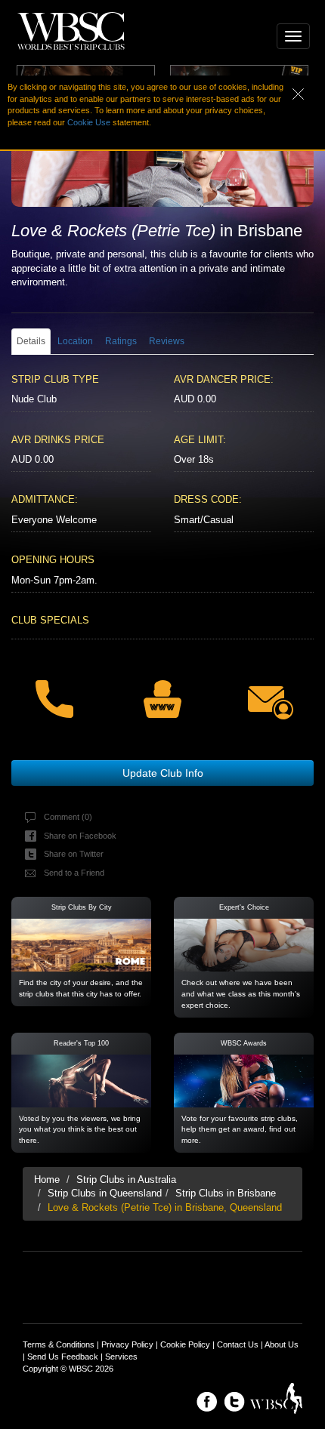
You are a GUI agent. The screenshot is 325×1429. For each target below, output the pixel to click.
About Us (282, 1344)
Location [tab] (75, 341)
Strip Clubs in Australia (126, 1179)
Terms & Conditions (58, 1344)
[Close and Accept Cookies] (308, 92)
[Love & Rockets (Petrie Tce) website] (162, 689)
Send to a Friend (74, 872)
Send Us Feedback (62, 1356)
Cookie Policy (185, 1344)
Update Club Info (162, 773)
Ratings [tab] (121, 341)
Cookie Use (88, 122)
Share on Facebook (80, 835)
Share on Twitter (74, 853)
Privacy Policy (127, 1344)
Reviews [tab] (166, 341)
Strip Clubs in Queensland (105, 1193)
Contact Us (237, 1344)
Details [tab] (31, 341)
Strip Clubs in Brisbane (225, 1193)
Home (47, 1179)
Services (121, 1356)
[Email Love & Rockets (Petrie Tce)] (271, 690)
